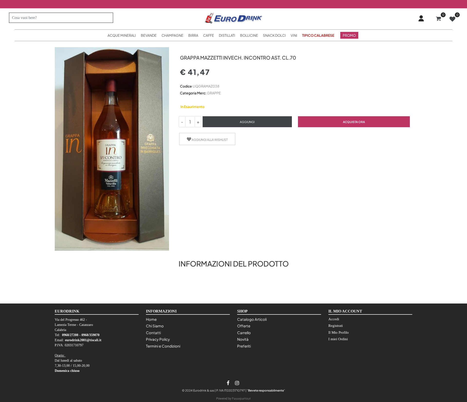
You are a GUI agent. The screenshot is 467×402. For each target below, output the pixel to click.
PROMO (349, 35)
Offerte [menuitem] (243, 325)
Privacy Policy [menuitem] (158, 339)
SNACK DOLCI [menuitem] (274, 35)
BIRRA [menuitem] (193, 35)
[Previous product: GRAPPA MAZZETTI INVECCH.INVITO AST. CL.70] (183, 49)
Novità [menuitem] (243, 339)
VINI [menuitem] (294, 35)
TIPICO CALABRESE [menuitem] (318, 35)
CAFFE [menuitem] (208, 35)
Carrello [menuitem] (244, 332)
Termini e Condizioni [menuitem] (163, 346)
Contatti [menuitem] (153, 332)
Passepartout (241, 398)
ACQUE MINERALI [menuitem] (122, 35)
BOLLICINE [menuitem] (249, 35)
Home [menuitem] (151, 319)
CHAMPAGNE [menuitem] (172, 35)
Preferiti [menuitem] (244, 346)
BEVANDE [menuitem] (149, 35)
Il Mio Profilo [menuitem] (338, 332)
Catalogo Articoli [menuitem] (252, 319)
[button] (107, 18)
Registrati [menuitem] (335, 326)
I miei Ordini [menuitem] (338, 339)
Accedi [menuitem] (333, 319)
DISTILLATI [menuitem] (227, 35)
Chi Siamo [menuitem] (155, 325)
